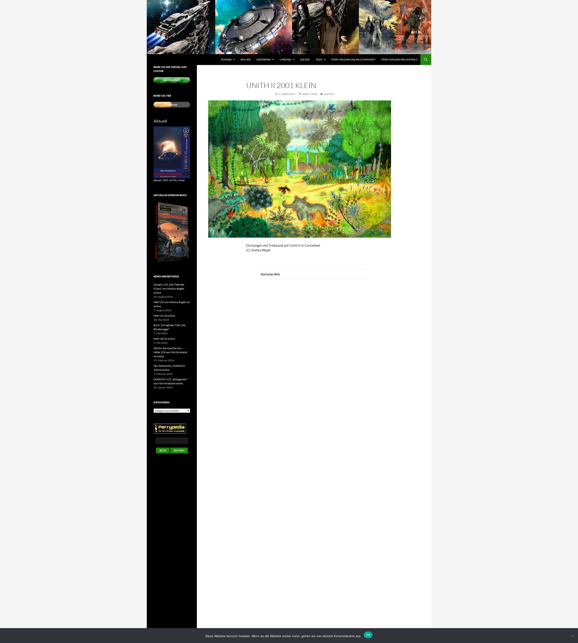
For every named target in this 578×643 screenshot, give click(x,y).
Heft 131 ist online (164, 315)
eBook (157, 180)
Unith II (329, 94)
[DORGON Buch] (172, 232)
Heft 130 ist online (164, 338)
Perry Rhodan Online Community (353, 59)
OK (368, 635)
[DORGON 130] (172, 152)
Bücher (246, 59)
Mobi (181, 180)
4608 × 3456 (309, 94)
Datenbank (263, 59)
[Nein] (572, 635)
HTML (173, 180)
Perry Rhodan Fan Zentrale (399, 59)
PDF (165, 180)
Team (319, 59)
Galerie (305, 59)
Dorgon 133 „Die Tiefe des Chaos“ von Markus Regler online (169, 288)
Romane (226, 59)
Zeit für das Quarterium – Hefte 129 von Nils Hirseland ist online (170, 352)
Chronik (285, 59)
